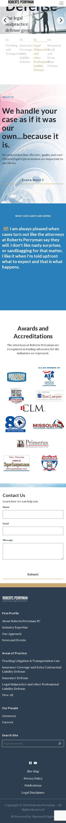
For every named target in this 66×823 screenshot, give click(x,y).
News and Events (14, 640)
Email (6, 523)
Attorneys (9, 716)
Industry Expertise (15, 627)
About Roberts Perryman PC (21, 621)
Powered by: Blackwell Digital (34, 816)
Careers (7, 722)
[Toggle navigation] (61, 3)
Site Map (33, 771)
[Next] (60, 20)
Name (6, 507)
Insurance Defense (15, 678)
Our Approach (11, 634)
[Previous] (5, 20)
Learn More (31, 180)
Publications (33, 785)
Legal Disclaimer (33, 792)
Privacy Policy (33, 778)
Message (8, 540)
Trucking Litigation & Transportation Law (31, 661)
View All (7, 695)
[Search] (59, 743)
